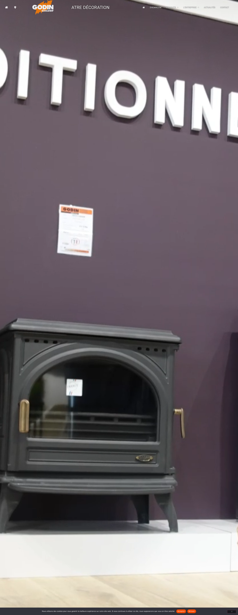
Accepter (181, 611)
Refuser (192, 611)
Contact (224, 7)
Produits (171, 7)
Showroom (155, 7)
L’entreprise (189, 7)
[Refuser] (231, 611)
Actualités (209, 7)
